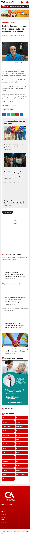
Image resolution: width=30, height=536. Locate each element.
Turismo (5, 478)
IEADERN (18, 444)
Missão (18, 452)
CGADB (5, 422)
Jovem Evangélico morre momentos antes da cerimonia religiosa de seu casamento (14, 325)
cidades (18, 422)
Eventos (5, 439)
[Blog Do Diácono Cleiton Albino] (7, 3)
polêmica (5, 461)
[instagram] (6, 508)
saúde (4, 474)
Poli (17, 461)
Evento (18, 435)
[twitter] (8, 114)
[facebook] (4, 114)
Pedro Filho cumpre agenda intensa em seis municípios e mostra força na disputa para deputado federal (13, 174)
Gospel (5, 444)
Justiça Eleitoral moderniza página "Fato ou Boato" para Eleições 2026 (15, 202)
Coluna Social (19, 426)
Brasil (5, 142)
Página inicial (6, 22)
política (18, 465)
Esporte (18, 431)
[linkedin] (21, 114)
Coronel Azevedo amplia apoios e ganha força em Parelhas (14, 146)
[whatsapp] (13, 114)
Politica (13, 22)
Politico (5, 470)
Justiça (5, 448)
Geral (17, 439)
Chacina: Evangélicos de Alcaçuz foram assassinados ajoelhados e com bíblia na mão (15, 274)
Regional (18, 470)
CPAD (4, 431)
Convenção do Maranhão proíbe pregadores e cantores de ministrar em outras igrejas (15, 300)
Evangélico (6, 435)
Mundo (18, 457)
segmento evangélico (21, 474)
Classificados (6, 426)
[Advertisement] (12, 241)
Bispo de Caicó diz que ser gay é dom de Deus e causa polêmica (15, 350)
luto (4, 452)
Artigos (5, 417)
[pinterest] (17, 114)
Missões (5, 457)
